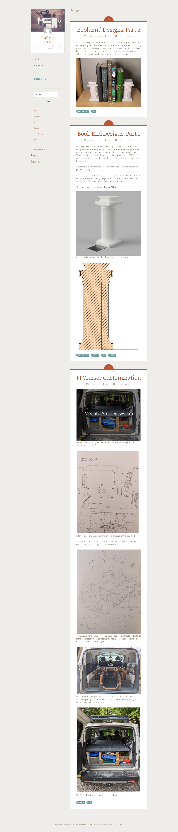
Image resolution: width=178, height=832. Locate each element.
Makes (37, 86)
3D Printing (38, 110)
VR (35, 140)
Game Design (40, 79)
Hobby (112, 355)
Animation (37, 116)
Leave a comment (126, 37)
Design (36, 128)
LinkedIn (37, 162)
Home (36, 59)
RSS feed (36, 156)
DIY (35, 72)
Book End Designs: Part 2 (108, 29)
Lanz (109, 37)
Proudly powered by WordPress (70, 825)
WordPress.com (115, 825)
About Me (38, 66)
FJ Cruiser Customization (108, 377)
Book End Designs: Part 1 (108, 133)
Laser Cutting (38, 134)
